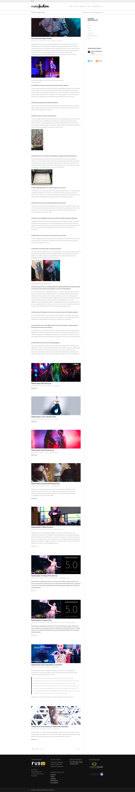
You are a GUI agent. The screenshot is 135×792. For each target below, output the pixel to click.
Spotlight (53, 40)
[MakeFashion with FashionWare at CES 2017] (56, 653)
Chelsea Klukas (56, 385)
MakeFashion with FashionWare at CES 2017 (46, 665)
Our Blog (89, 30)
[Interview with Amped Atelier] (56, 27)
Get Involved (90, 33)
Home (88, 12)
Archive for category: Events (38, 12)
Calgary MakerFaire (36, 771)
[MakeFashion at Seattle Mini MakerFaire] (56, 472)
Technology (61, 622)
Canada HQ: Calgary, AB (56, 762)
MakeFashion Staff (58, 529)
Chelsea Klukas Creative (37, 773)
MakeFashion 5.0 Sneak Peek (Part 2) (44, 576)
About (89, 22)
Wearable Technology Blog (95, 12)
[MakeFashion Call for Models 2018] (56, 405)
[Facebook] (34, 1)
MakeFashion (38, 789)
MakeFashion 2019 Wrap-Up (41, 383)
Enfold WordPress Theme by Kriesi (48, 789)
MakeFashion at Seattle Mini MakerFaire (45, 483)
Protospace (34, 769)
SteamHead (34, 776)
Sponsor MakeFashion (92, 35)
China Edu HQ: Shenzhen (56, 766)
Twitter (52, 776)
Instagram (53, 778)
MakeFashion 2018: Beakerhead (42, 450)
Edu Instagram (54, 782)
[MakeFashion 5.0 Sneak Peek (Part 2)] (56, 564)
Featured (56, 578)
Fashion (50, 529)
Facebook (53, 774)
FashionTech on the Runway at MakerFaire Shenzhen (49, 726)
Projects (89, 25)
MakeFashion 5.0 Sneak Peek (41, 620)
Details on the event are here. (65, 697)
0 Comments (43, 40)
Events (49, 40)
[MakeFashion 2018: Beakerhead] (56, 439)
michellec (60, 40)
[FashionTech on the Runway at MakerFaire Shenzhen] (56, 715)
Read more (34, 388)
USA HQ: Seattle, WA (55, 764)
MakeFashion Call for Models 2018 (43, 417)
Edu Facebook (54, 780)
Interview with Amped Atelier (41, 38)
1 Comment (40, 529)
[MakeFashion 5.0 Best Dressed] (56, 516)
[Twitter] (32, 1)
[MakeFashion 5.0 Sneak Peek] (56, 609)
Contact (89, 38)
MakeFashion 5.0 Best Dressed (42, 527)
